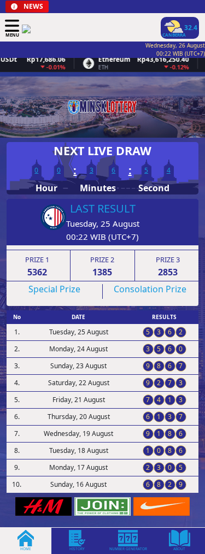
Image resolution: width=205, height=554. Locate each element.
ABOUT (179, 548)
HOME (25, 548)
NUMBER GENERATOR (128, 548)
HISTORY (77, 548)
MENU (12, 35)
